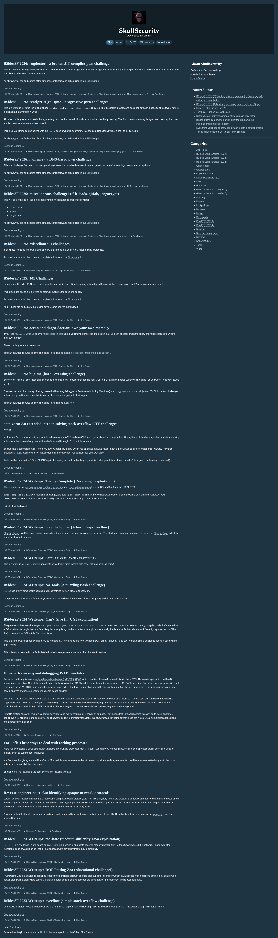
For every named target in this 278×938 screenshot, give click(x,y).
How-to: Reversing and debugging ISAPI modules (44, 673)
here (72, 403)
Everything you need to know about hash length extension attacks (229, 128)
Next (19, 927)
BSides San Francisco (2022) (211, 154)
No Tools (8, 591)
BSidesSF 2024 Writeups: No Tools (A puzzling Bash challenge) (54, 585)
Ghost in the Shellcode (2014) (211, 189)
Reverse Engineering (36, 735)
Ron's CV (131, 42)
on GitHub (42, 932)
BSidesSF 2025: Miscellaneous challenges (37, 244)
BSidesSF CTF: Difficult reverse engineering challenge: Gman (228, 104)
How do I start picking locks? (211, 108)
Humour (200, 201)
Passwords (202, 217)
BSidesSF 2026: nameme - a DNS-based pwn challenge (47, 159)
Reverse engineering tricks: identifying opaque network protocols (56, 793)
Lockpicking (202, 205)
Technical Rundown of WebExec (213, 112)
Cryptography (203, 169)
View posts (197, 78)
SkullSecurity (139, 30)
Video (199, 249)
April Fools (201, 150)
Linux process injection (53, 334)
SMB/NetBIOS (203, 241)
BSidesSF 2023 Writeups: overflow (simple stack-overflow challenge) (59, 901)
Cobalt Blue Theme (83, 932)
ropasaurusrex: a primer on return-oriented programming (225, 120)
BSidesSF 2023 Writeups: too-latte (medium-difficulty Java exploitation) (62, 839)
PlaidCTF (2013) (205, 221)
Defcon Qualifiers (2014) (208, 177)
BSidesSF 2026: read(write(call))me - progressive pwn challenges (56, 102)
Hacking (50, 785)
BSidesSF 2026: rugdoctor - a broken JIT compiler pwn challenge (56, 63)
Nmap (199, 213)
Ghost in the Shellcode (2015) (211, 193)
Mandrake (104, 391)
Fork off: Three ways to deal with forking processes (45, 743)
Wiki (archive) (147, 42)
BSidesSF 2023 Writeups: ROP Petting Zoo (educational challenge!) (58, 870)
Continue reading (14, 88)
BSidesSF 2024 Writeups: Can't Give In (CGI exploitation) (51, 619)
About (119, 42)
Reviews (200, 237)
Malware (200, 209)
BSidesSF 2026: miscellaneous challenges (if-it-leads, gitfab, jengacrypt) (61, 194)
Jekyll (19, 932)
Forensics (201, 185)
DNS (129, 186)
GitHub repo (92, 81)
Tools (199, 245)
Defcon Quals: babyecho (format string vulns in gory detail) (226, 116)
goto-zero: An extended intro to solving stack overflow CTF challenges (60, 424)
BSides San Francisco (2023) (39, 862)
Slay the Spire (161, 533)
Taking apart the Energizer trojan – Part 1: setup (220, 132)
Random (200, 229)
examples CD (117, 906)
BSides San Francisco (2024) (39, 519)
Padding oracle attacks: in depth (212, 124)
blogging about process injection (132, 391)
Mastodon (162, 42)
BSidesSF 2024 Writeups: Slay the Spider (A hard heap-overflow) (56, 527)
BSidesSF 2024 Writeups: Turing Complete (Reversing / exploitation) (59, 481)
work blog (158, 814)
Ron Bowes (160, 94)
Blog (110, 42)
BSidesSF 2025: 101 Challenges (29, 278)
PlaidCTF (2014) (205, 225)
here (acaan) (77, 353)
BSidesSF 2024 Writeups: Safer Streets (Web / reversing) (50, 558)
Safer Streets (31, 564)
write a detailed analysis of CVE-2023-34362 (58, 679)
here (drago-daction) (99, 353)
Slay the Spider (11, 533)
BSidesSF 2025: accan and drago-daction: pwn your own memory (56, 328)
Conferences (203, 166)
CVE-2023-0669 (55, 845)
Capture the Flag (95, 94)
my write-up (24, 334)
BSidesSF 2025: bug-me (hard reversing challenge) (44, 374)
